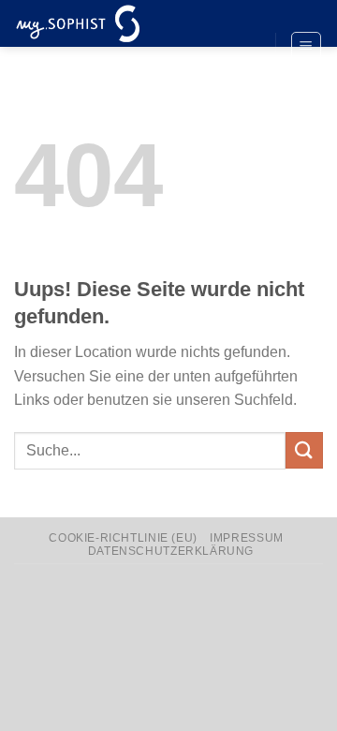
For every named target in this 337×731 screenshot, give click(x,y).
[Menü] (306, 47)
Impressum (247, 538)
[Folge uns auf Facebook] (243, 16)
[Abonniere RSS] (243, 79)
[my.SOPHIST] (107, 23)
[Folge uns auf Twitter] (243, 48)
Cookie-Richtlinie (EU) (123, 538)
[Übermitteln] (304, 450)
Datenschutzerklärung (171, 551)
